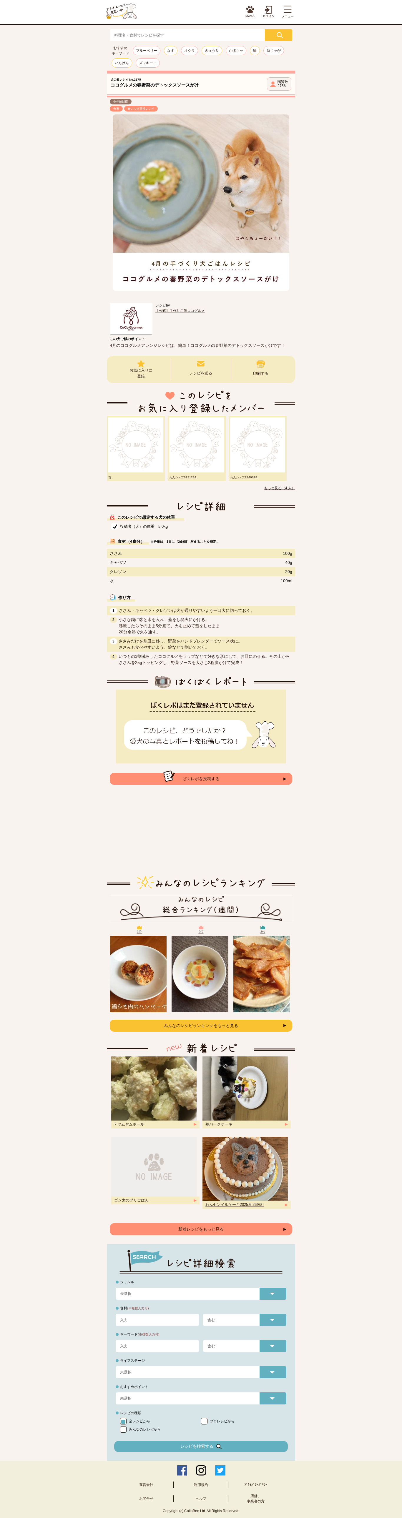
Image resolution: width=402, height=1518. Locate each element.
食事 (116, 108)
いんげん (122, 63)
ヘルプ (201, 1499)
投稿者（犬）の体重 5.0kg (144, 526)
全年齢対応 (120, 101)
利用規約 (201, 1485)
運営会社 (146, 1485)
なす (170, 51)
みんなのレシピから (145, 1429)
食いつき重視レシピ (141, 108)
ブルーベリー (146, 51)
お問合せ (146, 1499)
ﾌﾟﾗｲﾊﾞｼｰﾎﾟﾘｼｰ (255, 1485)
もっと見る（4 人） (279, 488)
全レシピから (139, 1421)
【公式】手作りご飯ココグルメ (180, 311)
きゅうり (212, 51)
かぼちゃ (236, 51)
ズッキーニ (148, 63)
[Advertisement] (201, 835)
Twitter (220, 1470)
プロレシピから (222, 1421)
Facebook (182, 1470)
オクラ (189, 51)
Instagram (201, 1470)
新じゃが (274, 51)
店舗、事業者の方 (256, 1498)
